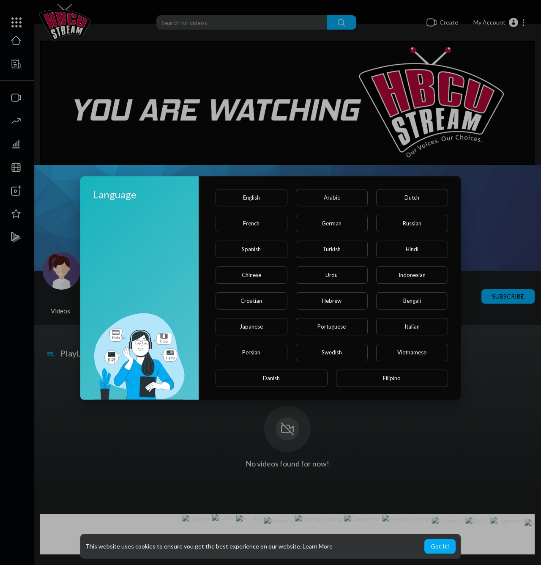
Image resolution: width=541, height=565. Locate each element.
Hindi (412, 249)
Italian (412, 326)
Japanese (251, 326)
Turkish (331, 249)
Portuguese (331, 326)
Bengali (412, 300)
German (332, 223)
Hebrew (332, 300)
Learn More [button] (318, 546)
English (251, 197)
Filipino (392, 378)
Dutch (411, 197)
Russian (412, 223)
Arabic (332, 197)
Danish (271, 378)
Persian (251, 352)
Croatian (251, 300)
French (251, 223)
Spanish (251, 249)
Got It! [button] (440, 546)
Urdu (331, 275)
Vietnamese (411, 352)
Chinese (251, 275)
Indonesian (412, 275)
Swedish (332, 352)
